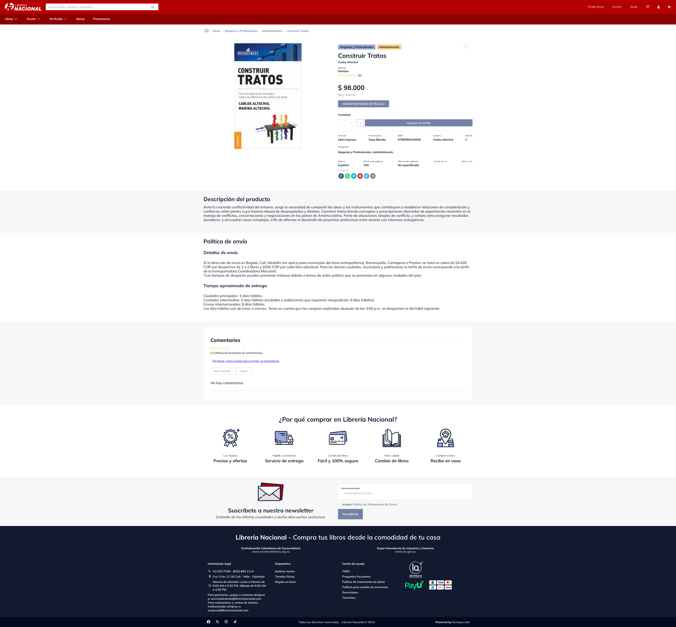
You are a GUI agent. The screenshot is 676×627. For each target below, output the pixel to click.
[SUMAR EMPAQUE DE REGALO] (363, 103)
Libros (216, 31)
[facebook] (341, 176)
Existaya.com (461, 622)
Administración (272, 31)
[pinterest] (360, 176)
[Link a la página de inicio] (206, 31)
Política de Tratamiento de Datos (374, 504)
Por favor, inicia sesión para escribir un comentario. (246, 361)
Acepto (369, 504)
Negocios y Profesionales (241, 31)
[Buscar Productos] (153, 7)
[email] (373, 176)
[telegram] (366, 176)
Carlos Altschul (348, 62)
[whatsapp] (347, 176)
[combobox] (102, 7)
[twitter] (354, 176)
